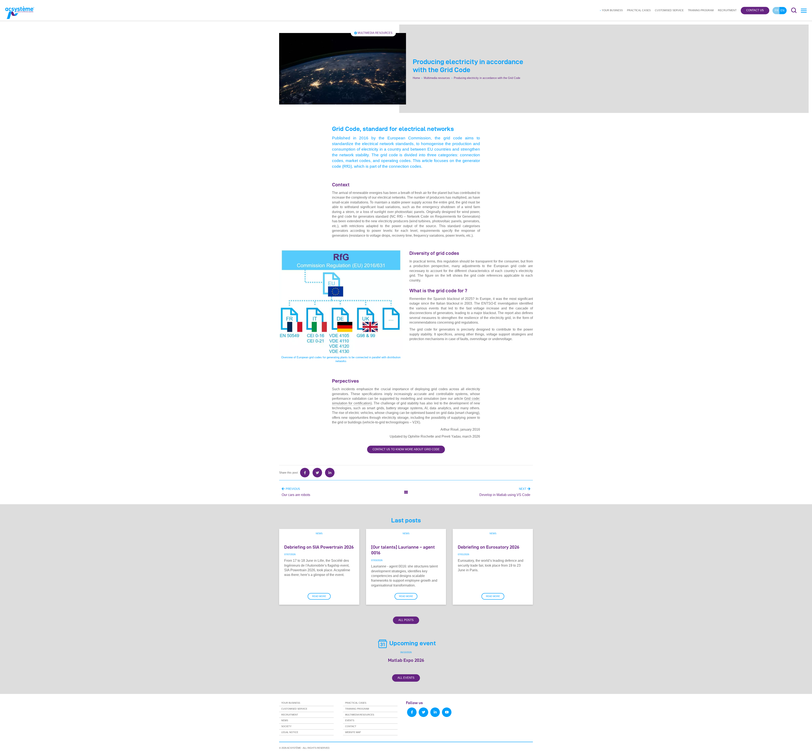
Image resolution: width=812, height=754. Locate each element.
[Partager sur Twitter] (317, 472)
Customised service (669, 10)
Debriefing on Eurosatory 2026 (488, 547)
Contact (350, 726)
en (782, 10)
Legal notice (289, 732)
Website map (353, 732)
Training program (701, 10)
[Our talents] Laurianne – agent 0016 (403, 550)
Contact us (755, 10)
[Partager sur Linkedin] (330, 472)
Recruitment (727, 10)
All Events (406, 677)
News (319, 533)
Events (349, 720)
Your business (612, 10)
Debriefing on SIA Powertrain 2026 (319, 547)
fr (776, 10)
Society (286, 726)
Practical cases (639, 10)
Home (416, 78)
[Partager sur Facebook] (305, 472)
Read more (319, 596)
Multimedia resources (375, 32)
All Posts (406, 620)
